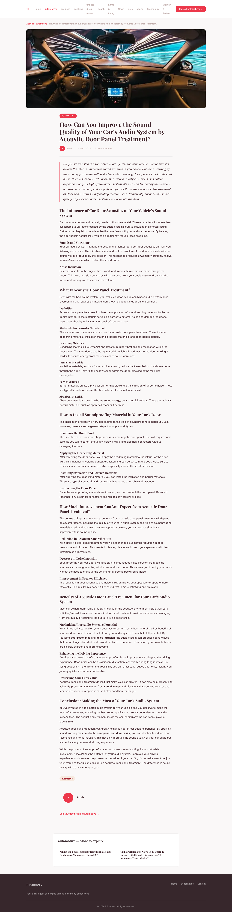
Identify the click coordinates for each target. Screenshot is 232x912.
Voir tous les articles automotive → (79, 813)
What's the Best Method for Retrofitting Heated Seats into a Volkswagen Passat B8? (85, 853)
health (101, 9)
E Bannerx (34, 884)
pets (130, 9)
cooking (78, 9)
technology (153, 9)
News (121, 9)
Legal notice (187, 883)
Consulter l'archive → (191, 9)
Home (38, 9)
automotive (51, 9)
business (65, 9)
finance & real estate (90, 9)
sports (140, 9)
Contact (201, 883)
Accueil (30, 23)
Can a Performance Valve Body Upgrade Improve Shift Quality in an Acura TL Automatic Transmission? (142, 855)
